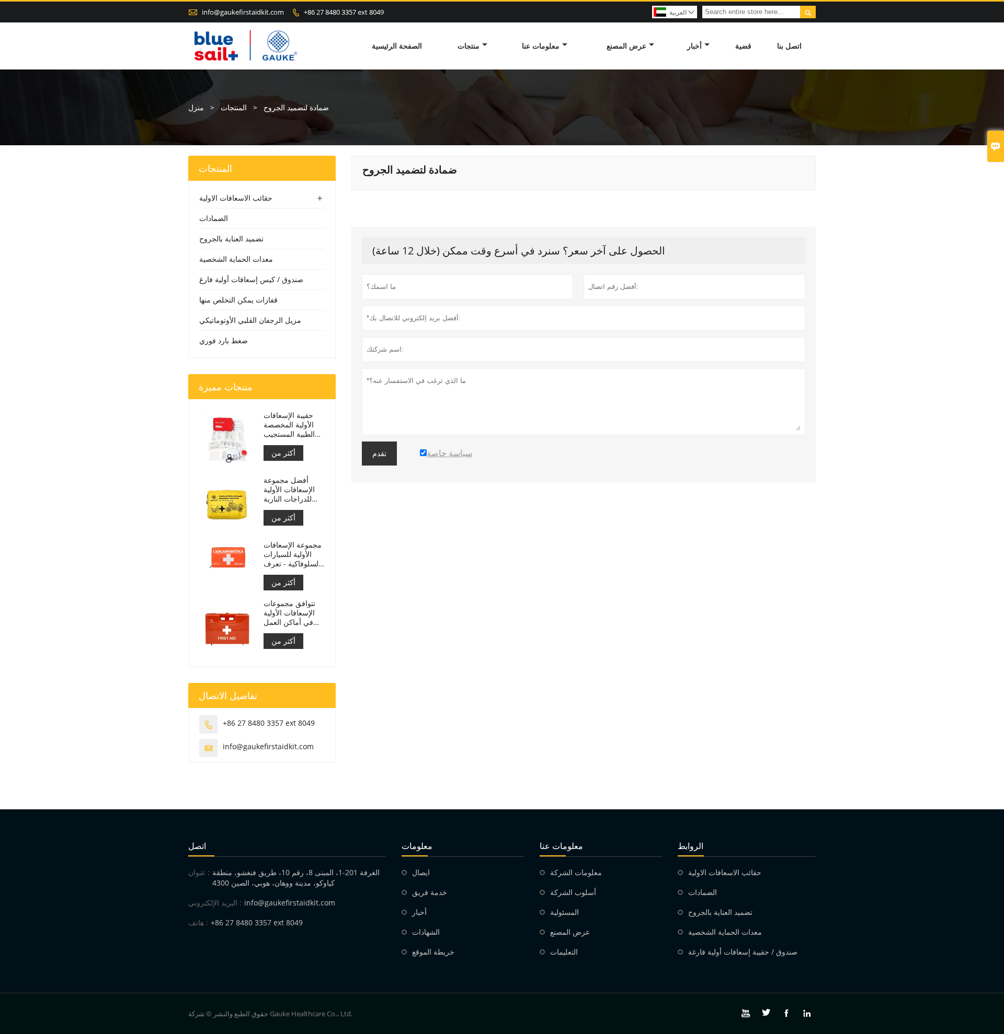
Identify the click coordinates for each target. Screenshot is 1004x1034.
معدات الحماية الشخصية (236, 259)
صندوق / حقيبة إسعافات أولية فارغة (742, 952)
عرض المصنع (626, 46)
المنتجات (234, 107)
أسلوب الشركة (573, 892)
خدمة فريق (429, 892)
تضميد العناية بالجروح (231, 238)
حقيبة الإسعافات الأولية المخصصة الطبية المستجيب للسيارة (289, 425)
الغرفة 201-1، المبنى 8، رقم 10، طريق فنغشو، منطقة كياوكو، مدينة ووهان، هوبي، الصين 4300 (296, 877)
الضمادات (213, 218)
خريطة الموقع (433, 952)
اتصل (197, 846)
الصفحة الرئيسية (397, 46)
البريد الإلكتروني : (215, 903)
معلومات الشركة (576, 872)
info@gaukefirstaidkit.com (243, 12)
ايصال (421, 872)
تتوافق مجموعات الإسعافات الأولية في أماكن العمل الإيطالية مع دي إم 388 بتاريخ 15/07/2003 (291, 613)
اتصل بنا (789, 46)
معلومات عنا (541, 46)
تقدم (379, 453)
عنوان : (199, 872)
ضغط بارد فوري (223, 340)
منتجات (469, 46)
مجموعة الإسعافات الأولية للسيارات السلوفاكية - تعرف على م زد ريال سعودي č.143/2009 (293, 554)
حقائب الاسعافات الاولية (235, 198)
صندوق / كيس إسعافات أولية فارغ (251, 279)
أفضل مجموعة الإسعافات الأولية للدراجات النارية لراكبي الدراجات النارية (289, 489)
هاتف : (198, 922)
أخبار (694, 46)
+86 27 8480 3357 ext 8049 (344, 12)
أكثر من (283, 453)
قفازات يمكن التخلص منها (238, 300)
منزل (196, 107)
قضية (743, 46)
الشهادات (426, 932)
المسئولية (564, 912)
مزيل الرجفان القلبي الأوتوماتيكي (250, 320)
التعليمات (564, 952)
